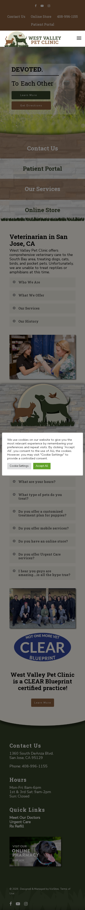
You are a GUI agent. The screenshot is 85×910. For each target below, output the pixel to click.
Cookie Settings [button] (19, 466)
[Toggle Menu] (79, 38)
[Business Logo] (37, 38)
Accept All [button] (42, 466)
